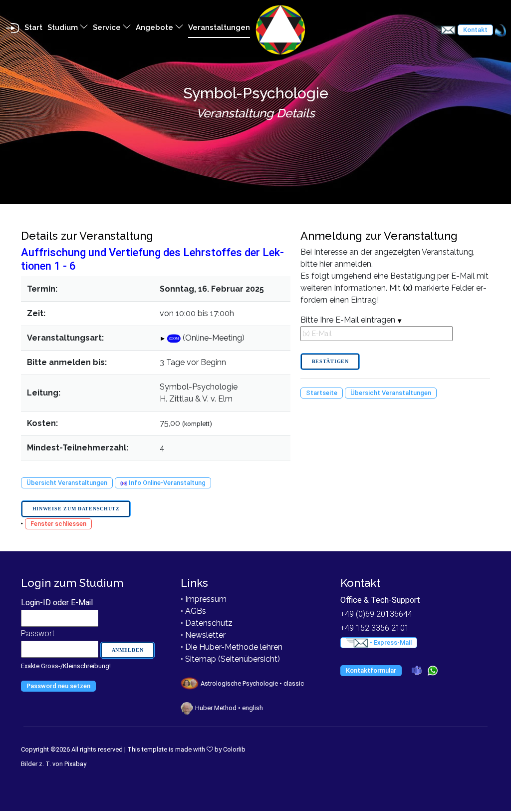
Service (108, 27)
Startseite (321, 393)
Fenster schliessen (58, 523)
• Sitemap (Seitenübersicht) (230, 659)
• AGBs (193, 611)
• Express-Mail (390, 642)
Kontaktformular (371, 670)
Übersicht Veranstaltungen (66, 482)
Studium (63, 27)
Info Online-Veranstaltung (166, 482)
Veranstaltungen (219, 27)
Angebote (155, 27)
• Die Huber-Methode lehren (231, 647)
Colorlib (234, 749)
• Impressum (204, 599)
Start (33, 27)
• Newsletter (203, 635)
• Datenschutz (207, 623)
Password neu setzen (58, 686)
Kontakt (475, 29)
